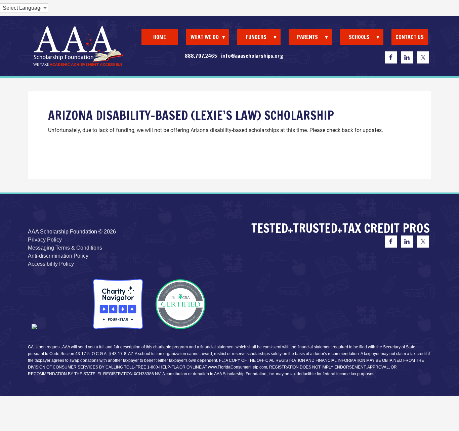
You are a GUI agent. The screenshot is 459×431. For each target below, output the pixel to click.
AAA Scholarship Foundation (78, 46)
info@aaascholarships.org (252, 55)
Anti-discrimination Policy (58, 256)
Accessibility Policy (51, 264)
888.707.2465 (201, 55)
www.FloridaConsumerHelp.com (237, 367)
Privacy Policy (45, 240)
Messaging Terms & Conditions (65, 248)
